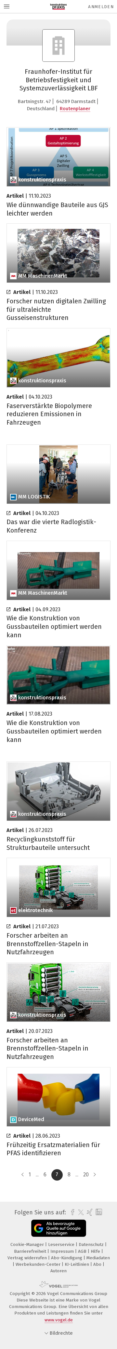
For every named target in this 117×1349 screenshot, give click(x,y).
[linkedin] (98, 1212)
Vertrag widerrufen (27, 1258)
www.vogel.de (59, 1320)
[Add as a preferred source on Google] (58, 1228)
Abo (98, 1264)
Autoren (58, 1271)
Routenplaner (75, 109)
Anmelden (101, 6)
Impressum (62, 1251)
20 (86, 1174)
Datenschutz (92, 1244)
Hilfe (96, 1251)
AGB (83, 1251)
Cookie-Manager (27, 1244)
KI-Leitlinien (77, 1264)
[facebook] (71, 1212)
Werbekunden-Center (39, 1264)
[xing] (88, 1212)
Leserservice (62, 1244)
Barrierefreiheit (30, 1251)
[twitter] (79, 1212)
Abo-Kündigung (67, 1258)
